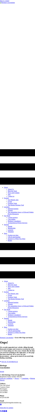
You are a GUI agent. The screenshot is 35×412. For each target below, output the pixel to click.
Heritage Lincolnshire (6, 337)
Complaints (25, 378)
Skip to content (4, 1)
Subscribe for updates (6, 408)
